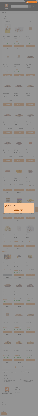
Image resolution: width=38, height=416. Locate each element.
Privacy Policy (10, 208)
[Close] (33, 203)
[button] (31, 2)
